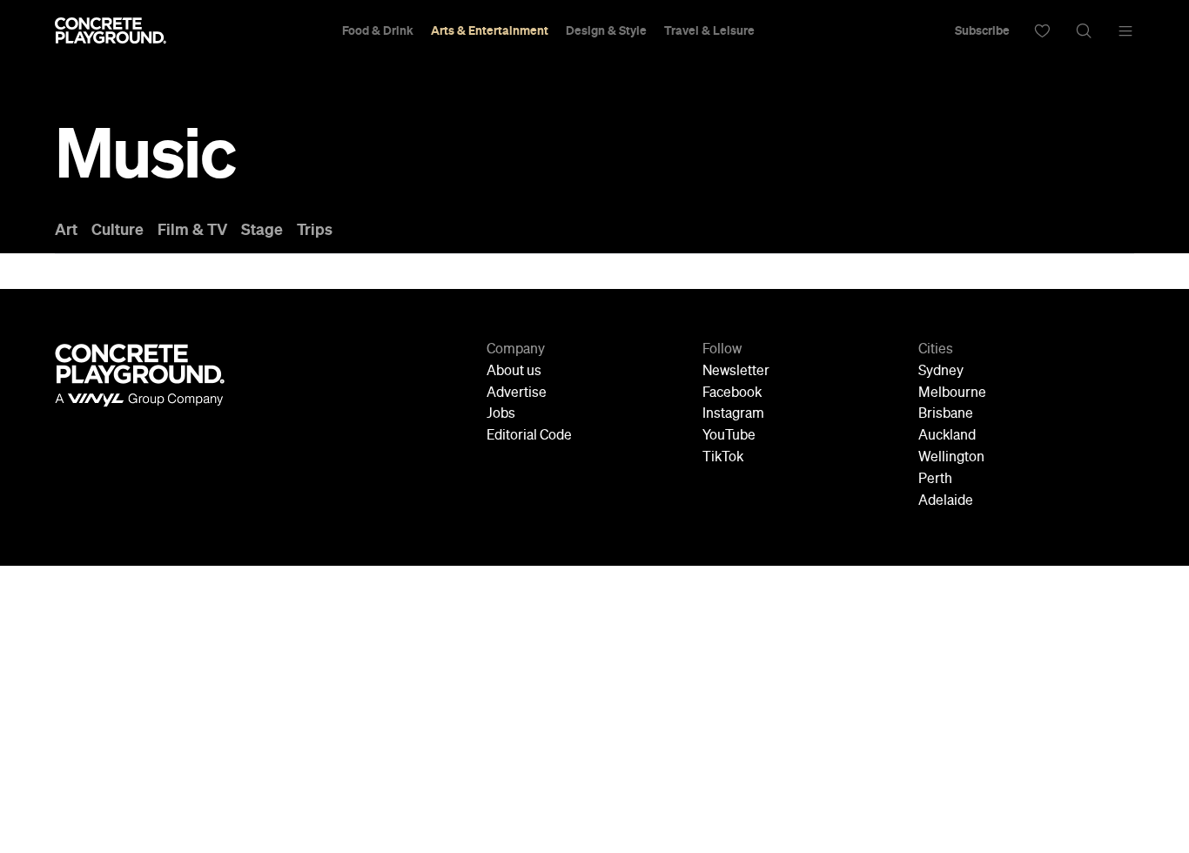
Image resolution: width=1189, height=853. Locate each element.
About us (514, 372)
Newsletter (735, 372)
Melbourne (952, 393)
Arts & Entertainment (489, 30)
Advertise (517, 393)
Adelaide (945, 501)
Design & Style (606, 30)
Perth (935, 480)
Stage (262, 229)
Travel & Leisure (709, 30)
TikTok (722, 458)
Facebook (732, 393)
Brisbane (945, 414)
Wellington (951, 458)
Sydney (941, 372)
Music (145, 153)
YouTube (729, 436)
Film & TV (192, 229)
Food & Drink (377, 30)
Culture (117, 229)
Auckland (947, 436)
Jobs (501, 414)
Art (66, 229)
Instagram (733, 414)
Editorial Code (529, 436)
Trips (315, 229)
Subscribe (982, 30)
